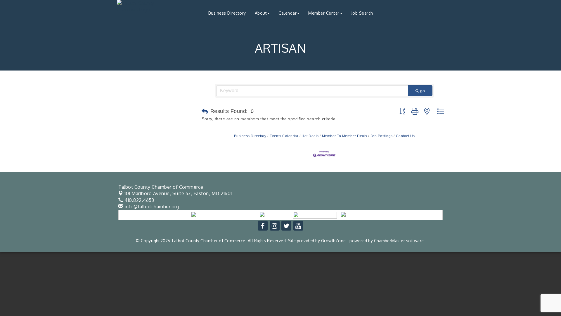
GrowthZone (333, 240)
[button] (205, 111)
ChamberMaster (389, 240)
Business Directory (227, 13)
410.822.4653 (138, 200)
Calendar (287, 13)
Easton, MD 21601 (178, 193)
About (261, 13)
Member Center (324, 13)
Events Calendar (284, 136)
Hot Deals (310, 136)
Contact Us (405, 136)
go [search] (422, 90)
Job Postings (381, 136)
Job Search (362, 13)
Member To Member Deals (344, 136)
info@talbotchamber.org (151, 206)
